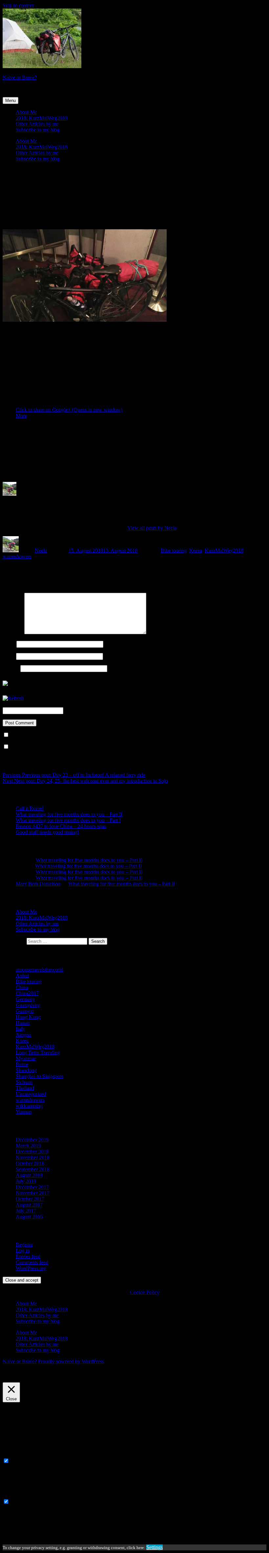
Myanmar (26, 1058)
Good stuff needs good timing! (47, 832)
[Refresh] (13, 698)
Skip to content (18, 5)
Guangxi (25, 1011)
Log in (23, 1250)
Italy (20, 1029)
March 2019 (28, 1145)
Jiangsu (23, 1035)
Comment (13, 632)
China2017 (27, 993)
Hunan (23, 1023)
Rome (22, 1064)
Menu (10, 100)
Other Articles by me (37, 124)
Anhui (22, 975)
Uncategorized (31, 1094)
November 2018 (33, 1157)
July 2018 (26, 1181)
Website (11, 668)
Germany (25, 999)
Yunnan (24, 1112)
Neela (41, 550)
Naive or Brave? (20, 77)
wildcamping (29, 1106)
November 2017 (33, 1193)
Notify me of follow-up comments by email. (55, 735)
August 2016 (29, 1216)
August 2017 (29, 1205)
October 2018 (30, 1163)
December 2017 (32, 1187)
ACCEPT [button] (49, 1379)
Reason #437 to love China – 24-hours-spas (61, 826)
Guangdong (28, 1005)
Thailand (25, 1088)
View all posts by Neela (151, 528)
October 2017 (30, 1199)
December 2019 (32, 1139)
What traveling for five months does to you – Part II (69, 814)
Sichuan (24, 1082)
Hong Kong (28, 1017)
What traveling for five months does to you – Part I (68, 820)
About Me (26, 112)
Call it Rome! (30, 808)
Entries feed (28, 1256)
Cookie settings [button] (20, 1379)
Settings (154, 1547)
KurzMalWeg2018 (224, 550)
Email (9, 656)
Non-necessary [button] (18, 1495)
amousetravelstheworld (39, 969)
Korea (195, 550)
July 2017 (26, 1211)
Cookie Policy (144, 1292)
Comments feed (32, 1262)
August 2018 (29, 1175)
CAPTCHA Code (83, 710)
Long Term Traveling (38, 1052)
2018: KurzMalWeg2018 (42, 118)
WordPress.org (31, 1268)
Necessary (21, 1461)
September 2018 (33, 1169)
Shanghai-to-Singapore (39, 1076)
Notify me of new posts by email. (44, 747)
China (22, 987)
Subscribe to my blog (38, 130)
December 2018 (32, 1151)
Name (9, 644)
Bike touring (174, 550)
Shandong (26, 1070)
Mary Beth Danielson (38, 884)
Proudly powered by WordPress (71, 1361)
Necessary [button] (13, 1454)
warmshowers (17, 556)
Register (24, 1244)
